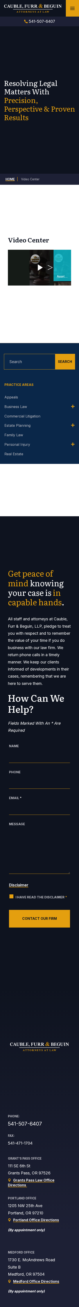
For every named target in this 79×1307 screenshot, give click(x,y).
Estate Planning (17, 425)
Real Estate (13, 454)
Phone (15, 772)
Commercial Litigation (22, 416)
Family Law (13, 435)
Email (15, 798)
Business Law (15, 406)
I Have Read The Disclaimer (41, 897)
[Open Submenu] (73, 406)
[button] (72, 8)
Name (14, 746)
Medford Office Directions (36, 1281)
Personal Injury (17, 444)
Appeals (11, 397)
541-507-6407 (42, 21)
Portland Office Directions (36, 1220)
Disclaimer (18, 885)
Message (17, 824)
